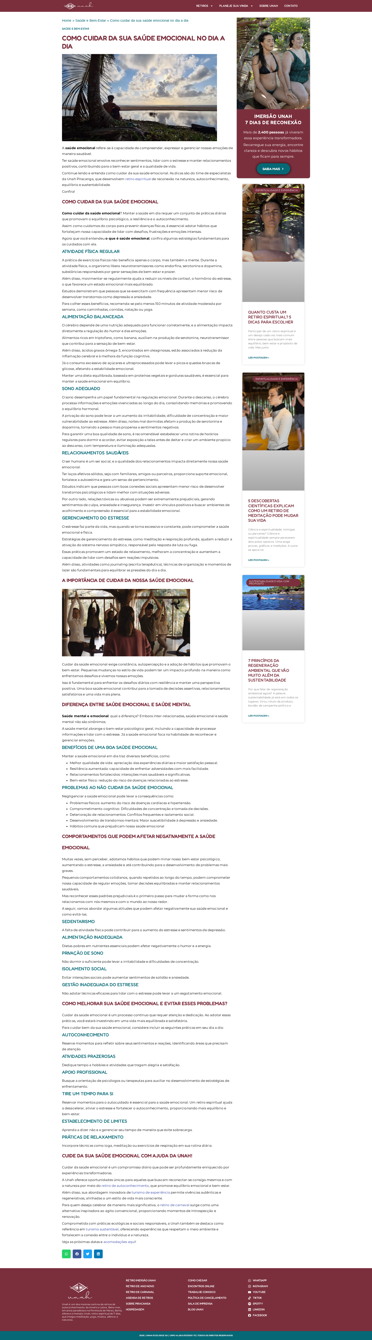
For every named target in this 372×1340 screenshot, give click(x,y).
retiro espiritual (138, 179)
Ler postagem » (258, 357)
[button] (66, 1254)
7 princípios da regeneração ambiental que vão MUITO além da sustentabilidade (268, 670)
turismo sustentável (102, 1229)
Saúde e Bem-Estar (90, 20)
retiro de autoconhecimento (125, 1186)
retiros (202, 6)
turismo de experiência (151, 1192)
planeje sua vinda (233, 6)
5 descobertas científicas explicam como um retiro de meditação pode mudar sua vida (273, 510)
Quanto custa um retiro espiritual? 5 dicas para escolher (270, 317)
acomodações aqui (119, 1242)
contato (291, 6)
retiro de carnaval (174, 1205)
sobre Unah (268, 6)
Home (66, 20)
